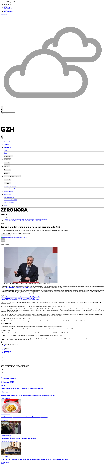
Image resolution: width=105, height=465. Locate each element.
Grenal (5, 6)
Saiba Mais (3, 345)
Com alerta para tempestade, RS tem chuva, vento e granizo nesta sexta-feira (22, 220)
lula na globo (7, 7)
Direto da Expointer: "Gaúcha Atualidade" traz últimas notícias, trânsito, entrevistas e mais (25, 219)
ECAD (5, 205)
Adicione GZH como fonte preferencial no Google (14, 237)
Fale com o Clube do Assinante (11, 188)
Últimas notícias (7, 141)
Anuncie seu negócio (9, 197)
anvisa (5, 10)
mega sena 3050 (8, 8)
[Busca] (2, 109)
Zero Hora (6, 144)
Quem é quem (7, 194)
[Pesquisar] (2, 136)
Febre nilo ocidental (8, 11)
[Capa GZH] (52, 116)
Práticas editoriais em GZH (10, 200)
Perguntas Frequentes (9, 202)
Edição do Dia (7, 147)
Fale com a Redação (9, 191)
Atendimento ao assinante (10, 186)
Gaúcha (5, 150)
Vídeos (5, 153)
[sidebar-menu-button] (2, 107)
